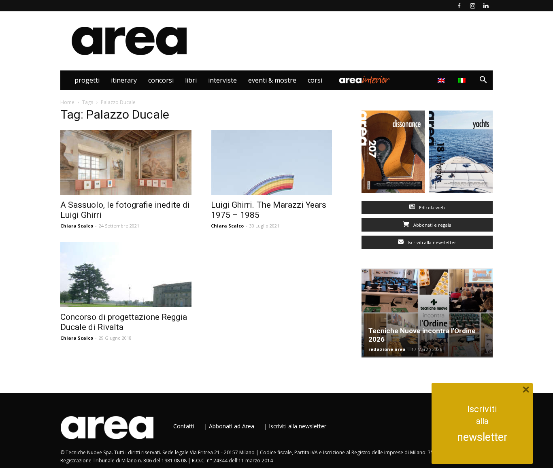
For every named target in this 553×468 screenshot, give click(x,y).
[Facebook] (459, 5)
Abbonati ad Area (231, 426)
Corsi (315, 80)
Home (67, 102)
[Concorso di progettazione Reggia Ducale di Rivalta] (125, 274)
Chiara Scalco (76, 226)
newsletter (482, 437)
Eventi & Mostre (272, 80)
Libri (191, 80)
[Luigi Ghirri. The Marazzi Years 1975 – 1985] (276, 162)
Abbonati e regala (431, 225)
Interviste (222, 80)
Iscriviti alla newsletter (431, 242)
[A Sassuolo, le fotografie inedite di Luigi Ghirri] (125, 162)
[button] (483, 81)
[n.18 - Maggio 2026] (461, 154)
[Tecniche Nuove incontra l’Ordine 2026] (427, 312)
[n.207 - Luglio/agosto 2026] (393, 154)
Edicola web (431, 207)
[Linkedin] (486, 5)
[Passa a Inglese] (442, 80)
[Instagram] (472, 5)
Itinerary (124, 80)
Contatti (183, 426)
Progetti (87, 80)
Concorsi (161, 80)
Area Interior (364, 80)
